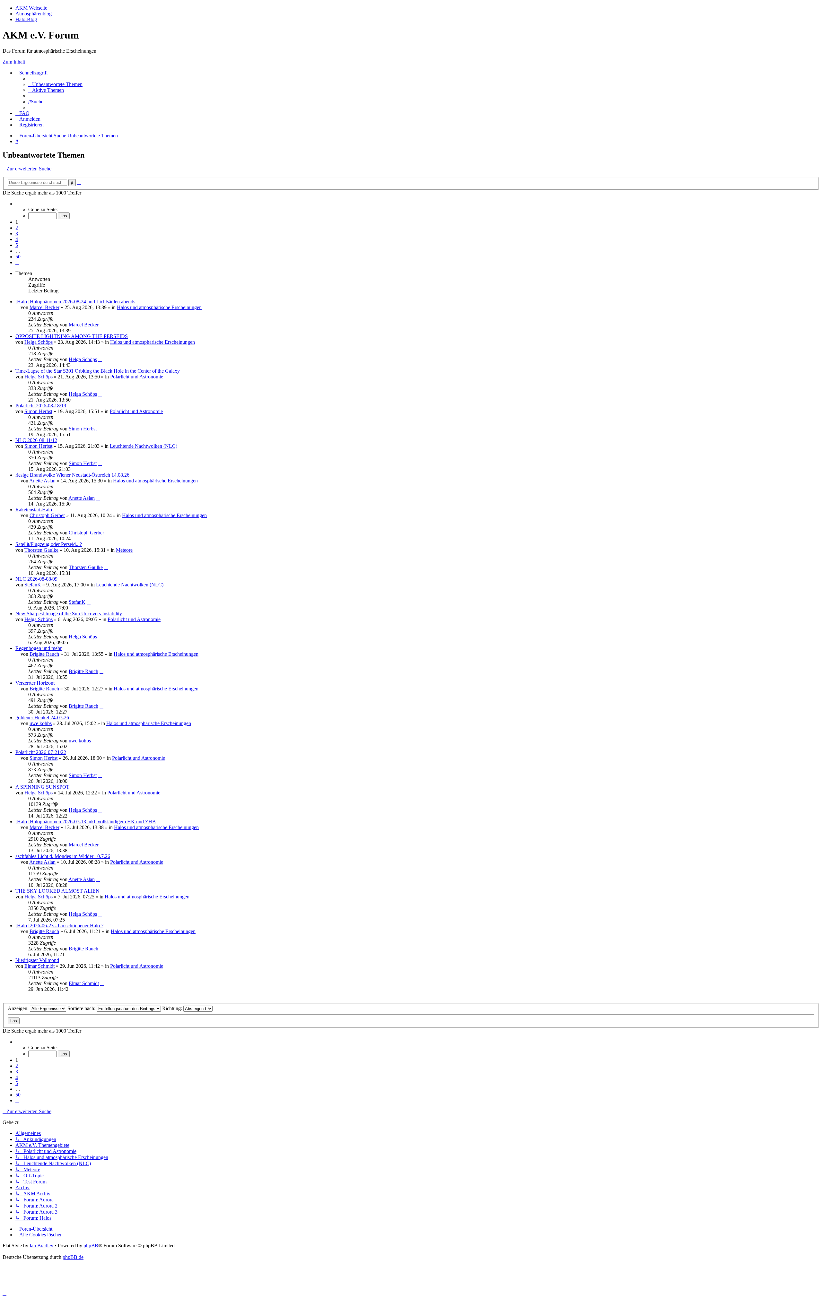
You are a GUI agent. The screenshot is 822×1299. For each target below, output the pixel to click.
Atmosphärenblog (33, 13)
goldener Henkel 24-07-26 (42, 717)
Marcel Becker (44, 307)
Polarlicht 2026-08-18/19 (40, 405)
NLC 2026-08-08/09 (36, 579)
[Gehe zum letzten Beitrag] (102, 324)
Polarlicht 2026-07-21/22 (40, 752)
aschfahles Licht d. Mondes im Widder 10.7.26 (62, 856)
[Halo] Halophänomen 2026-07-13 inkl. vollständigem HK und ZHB (85, 821)
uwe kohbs (41, 723)
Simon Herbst (38, 411)
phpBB (90, 1245)
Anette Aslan (42, 480)
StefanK (32, 584)
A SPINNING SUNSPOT (42, 787)
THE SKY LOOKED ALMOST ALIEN (57, 891)
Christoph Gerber (47, 515)
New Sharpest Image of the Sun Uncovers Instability (68, 613)
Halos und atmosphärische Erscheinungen (159, 307)
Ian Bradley (41, 1245)
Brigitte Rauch (44, 654)
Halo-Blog (26, 19)
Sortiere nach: (82, 1008)
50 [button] (18, 256)
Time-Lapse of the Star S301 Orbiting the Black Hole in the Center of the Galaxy (97, 371)
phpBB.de (73, 1257)
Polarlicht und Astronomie (136, 376)
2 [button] (16, 227)
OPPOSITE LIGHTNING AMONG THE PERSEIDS (71, 336)
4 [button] (16, 239)
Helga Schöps (38, 342)
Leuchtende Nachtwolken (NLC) (143, 446)
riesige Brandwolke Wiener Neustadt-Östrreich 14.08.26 (72, 475)
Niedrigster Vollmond (37, 960)
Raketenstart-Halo (33, 509)
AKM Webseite (31, 8)
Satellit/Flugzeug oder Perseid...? (48, 544)
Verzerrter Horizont (35, 683)
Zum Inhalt (14, 62)
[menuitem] (55, 84)
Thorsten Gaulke (41, 550)
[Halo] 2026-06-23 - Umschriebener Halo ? (59, 925)
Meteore (124, 550)
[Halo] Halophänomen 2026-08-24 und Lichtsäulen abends (75, 301)
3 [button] (16, 233)
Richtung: (172, 1008)
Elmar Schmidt (39, 966)
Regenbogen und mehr (38, 648)
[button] (17, 203)
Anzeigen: (19, 1008)
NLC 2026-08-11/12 (36, 440)
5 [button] (16, 245)
